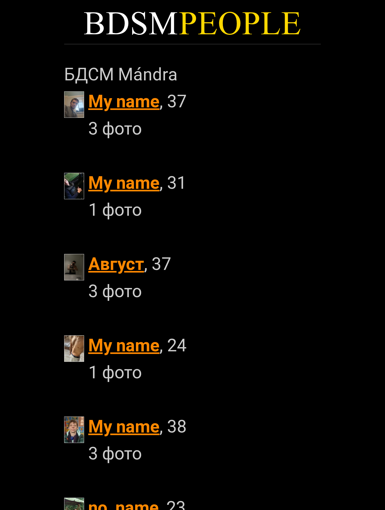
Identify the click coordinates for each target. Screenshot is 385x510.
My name (124, 101)
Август (116, 264)
